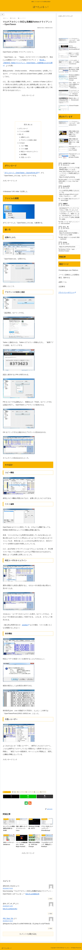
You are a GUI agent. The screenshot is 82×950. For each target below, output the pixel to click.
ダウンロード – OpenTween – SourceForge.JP (21, 173)
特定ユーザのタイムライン (29, 151)
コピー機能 (24, 146)
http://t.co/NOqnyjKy (10, 909)
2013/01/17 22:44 (8, 921)
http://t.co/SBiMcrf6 (32, 894)
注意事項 (62, 286)
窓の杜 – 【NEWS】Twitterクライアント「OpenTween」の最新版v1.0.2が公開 (27, 61)
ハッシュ (37, 792)
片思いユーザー (26, 157)
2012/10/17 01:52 (8, 888)
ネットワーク (7, 792)
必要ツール (63, 282)
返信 (51, 898)
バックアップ (30, 792)
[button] (45, 796)
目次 (25, 124)
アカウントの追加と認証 (29, 140)
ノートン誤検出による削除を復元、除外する (69, 276)
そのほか (22, 143)
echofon (25, 625)
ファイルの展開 (24, 131)
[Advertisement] (28, 108)
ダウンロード (23, 128)
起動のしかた (25, 137)
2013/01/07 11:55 (8, 906)
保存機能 (24, 154)
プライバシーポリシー (66, 292)
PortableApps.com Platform (68, 270)
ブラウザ (44, 792)
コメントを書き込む (28, 934)
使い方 (21, 134)
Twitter (14, 792)
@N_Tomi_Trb (8, 918)
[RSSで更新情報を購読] (29, 803)
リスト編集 (24, 148)
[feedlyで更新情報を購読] (26, 803)
